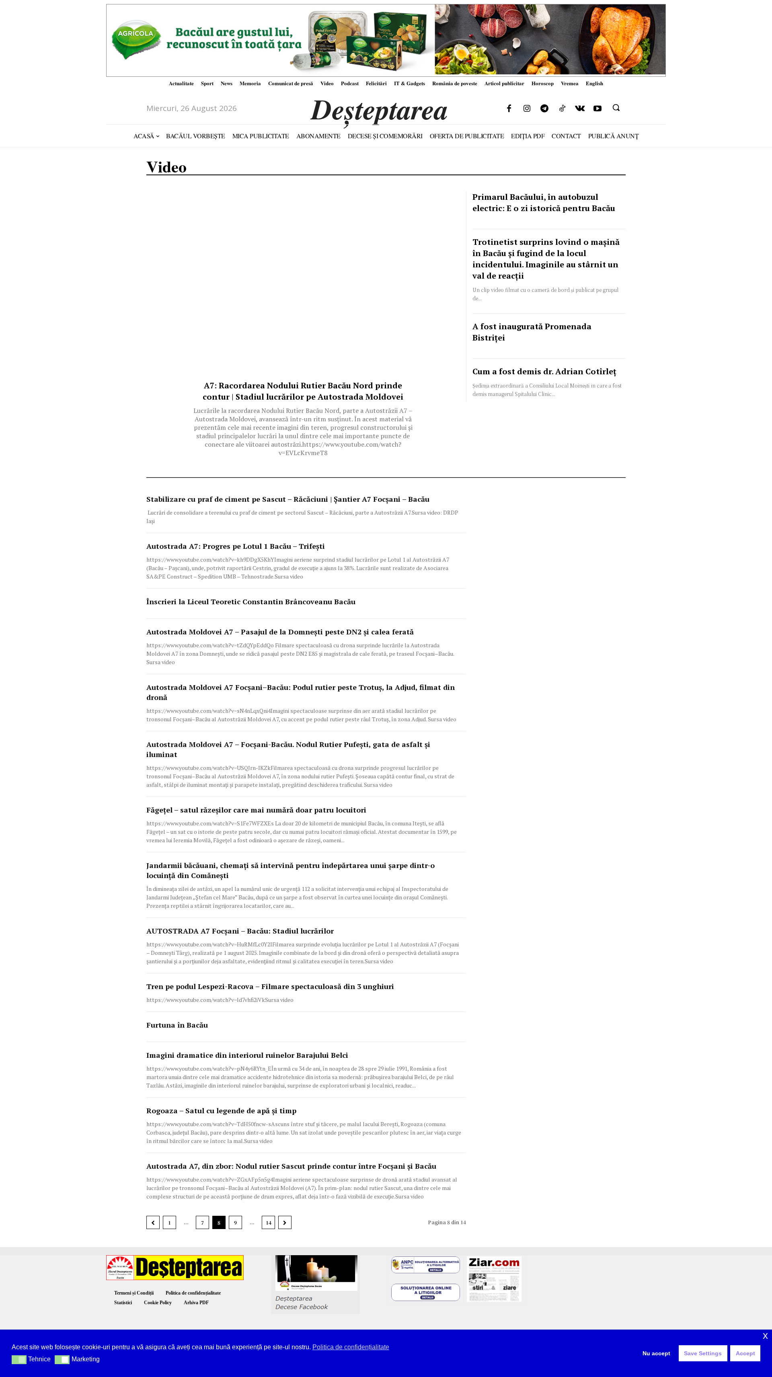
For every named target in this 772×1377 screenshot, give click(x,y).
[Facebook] (509, 109)
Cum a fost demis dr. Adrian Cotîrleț (544, 371)
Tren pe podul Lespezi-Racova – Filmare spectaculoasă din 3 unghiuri (270, 986)
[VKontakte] (580, 109)
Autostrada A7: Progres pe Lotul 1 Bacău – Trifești (235, 546)
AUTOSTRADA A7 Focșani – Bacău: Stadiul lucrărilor (240, 931)
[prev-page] (153, 1222)
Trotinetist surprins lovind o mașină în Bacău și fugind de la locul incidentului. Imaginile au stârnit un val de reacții (546, 258)
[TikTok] (562, 109)
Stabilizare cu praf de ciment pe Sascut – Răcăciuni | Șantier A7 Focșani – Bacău (287, 499)
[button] (616, 107)
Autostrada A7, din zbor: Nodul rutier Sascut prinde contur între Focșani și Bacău (291, 1166)
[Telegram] (544, 109)
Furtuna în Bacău (177, 1025)
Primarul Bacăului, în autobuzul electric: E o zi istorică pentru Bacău (543, 202)
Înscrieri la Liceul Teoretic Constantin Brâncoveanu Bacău (250, 601)
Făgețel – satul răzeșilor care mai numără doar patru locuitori (256, 810)
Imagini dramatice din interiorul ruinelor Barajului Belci (247, 1055)
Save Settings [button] (703, 1353)
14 (268, 1222)
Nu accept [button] (656, 1353)
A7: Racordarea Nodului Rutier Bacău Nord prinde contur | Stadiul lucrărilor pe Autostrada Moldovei (303, 391)
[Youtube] (597, 109)
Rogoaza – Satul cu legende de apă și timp (221, 1110)
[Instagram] (527, 109)
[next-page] (285, 1222)
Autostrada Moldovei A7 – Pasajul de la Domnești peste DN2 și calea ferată (280, 631)
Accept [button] (745, 1353)
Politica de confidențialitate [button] (350, 1347)
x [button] (765, 1335)
